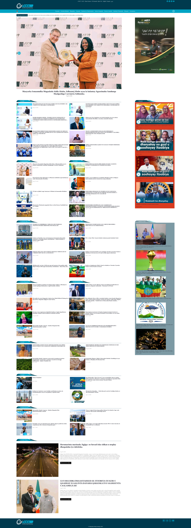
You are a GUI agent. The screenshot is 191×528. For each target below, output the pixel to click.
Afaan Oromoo (88, 1)
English (104, 1)
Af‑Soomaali (94, 1)
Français (108, 1)
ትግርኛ (82, 1)
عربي (112, 1)
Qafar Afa (100, 1)
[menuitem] (57, 11)
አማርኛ (79, 1)
